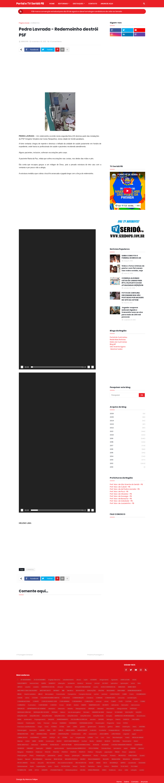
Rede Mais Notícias (118, 339)
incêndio (93, 730)
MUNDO (99, 741)
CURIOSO (53, 705)
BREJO (40, 694)
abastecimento (68, 680)
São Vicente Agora (117, 346)
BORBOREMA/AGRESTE (134, 690)
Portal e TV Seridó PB (30, 3)
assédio (36, 687)
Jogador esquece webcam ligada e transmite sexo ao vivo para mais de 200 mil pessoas (132, 312)
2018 (127, 442)
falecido (20, 723)
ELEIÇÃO (138, 712)
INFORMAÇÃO (138, 730)
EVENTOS (126, 719)
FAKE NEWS (135, 719)
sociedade (132, 763)
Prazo (124, 752)
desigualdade (122, 709)
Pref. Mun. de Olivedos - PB (121, 494)
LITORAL (64, 737)
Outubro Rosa (106, 748)
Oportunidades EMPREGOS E (76, 748)
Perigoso (20, 752)
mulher (84, 741)
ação (85, 680)
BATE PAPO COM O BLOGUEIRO (27, 690)
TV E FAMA (134, 766)
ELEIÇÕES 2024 (85, 716)
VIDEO (104, 770)
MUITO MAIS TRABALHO (71, 741)
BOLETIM (101, 690)
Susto (56, 766)
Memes (20, 741)
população (108, 752)
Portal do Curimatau (118, 337)
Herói (134, 727)
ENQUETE (51, 719)
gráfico (110, 727)
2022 (127, 428)
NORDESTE (44, 745)
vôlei (126, 770)
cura (135, 701)
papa (126, 748)
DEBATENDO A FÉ (94, 705)
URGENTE (44, 770)
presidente (51, 756)
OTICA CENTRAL (93, 748)
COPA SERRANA (64, 701)
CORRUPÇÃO (89, 701)
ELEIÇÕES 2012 (22, 716)
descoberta (110, 709)
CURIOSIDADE (43, 705)
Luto (102, 737)
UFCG (37, 770)
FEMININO (63, 723)
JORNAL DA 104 (22, 737)
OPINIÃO (48, 748)
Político (90, 752)
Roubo (32, 763)
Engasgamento (40, 719)
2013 (127, 460)
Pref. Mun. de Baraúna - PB (121, 498)
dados (76, 705)
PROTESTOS (121, 756)
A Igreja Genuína (54, 680)
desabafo (51, 709)
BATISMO (56, 690)
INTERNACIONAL (42, 734)
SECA (105, 763)
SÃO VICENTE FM (81, 763)
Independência (114, 730)
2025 (127, 417)
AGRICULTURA (125, 680)
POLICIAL (56, 752)
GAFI (68, 727)
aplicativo (114, 683)
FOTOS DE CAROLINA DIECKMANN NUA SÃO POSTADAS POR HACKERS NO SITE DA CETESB (133, 296)
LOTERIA (90, 737)
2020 (127, 435)
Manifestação (117, 737)
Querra (20, 759)
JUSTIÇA (52, 737)
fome (118, 723)
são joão (41, 763)
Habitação (126, 727)
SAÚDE (98, 763)
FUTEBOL (54, 727)
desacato (61, 709)
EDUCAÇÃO (129, 712)
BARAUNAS (121, 687)
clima (27, 698)
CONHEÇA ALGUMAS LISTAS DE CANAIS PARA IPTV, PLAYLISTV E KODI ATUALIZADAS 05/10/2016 (132, 281)
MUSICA (107, 741)
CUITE (120, 701)
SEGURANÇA (114, 763)
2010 (127, 467)
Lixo (71, 737)
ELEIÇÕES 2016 (47, 716)
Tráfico (106, 766)
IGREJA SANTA (70, 730)
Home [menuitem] (52, 3)
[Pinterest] (57, 50)
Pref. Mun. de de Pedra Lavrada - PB (125, 489)
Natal (136, 741)
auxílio (95, 687)
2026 (127, 413)
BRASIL (19, 694)
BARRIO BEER (132, 687)
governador (92, 727)
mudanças (50, 741)
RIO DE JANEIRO (22, 763)
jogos (134, 734)
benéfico (70, 690)
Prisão (96, 756)
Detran (62, 712)
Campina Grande (85, 694)
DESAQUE (91, 709)
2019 (127, 438)
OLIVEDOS (21, 748)
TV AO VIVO (124, 766)
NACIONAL (116, 741)
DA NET (69, 705)
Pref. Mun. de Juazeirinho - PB (122, 503)
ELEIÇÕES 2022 (73, 716)
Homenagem (22, 730)
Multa (92, 741)
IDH (54, 730)
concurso (121, 698)
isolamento (93, 734)
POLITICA (64, 752)
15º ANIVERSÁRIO (26, 680)
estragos (110, 719)
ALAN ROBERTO (22, 683)
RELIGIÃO (106, 759)
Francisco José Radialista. (26, 727)
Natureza (34, 745)
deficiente (114, 705)
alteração (61, 683)
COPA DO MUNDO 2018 (49, 701)
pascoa (141, 748)
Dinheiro (86, 712)
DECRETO (105, 705)
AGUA (134, 680)
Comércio (90, 698)
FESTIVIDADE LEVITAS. (86, 723)
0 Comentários (56, 41)
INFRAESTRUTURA (23, 734)
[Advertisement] (77, 72)
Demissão (124, 705)
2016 (127, 449)
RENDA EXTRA (116, 759)
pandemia (117, 748)
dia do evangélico (74, 712)
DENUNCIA (21, 709)
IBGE (48, 730)
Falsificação (30, 723)
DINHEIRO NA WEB (98, 712)
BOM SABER (121, 690)
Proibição (104, 756)
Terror (99, 766)
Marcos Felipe (31, 779)
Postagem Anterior (25, 655)
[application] (57, 299)
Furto (46, 727)
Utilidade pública (71, 770)
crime (106, 701)
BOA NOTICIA (80, 690)
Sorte (31, 766)
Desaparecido (80, 709)
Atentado (69, 687)
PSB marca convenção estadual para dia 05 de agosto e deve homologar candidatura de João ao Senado (76, 11)
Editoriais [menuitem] (63, 3)
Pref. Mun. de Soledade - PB (121, 501)
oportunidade (59, 748)
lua (97, 737)
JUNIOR (44, 737)
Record (27, 759)
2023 (127, 424)
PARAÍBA (133, 748)
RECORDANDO (37, 759)
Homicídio (33, 730)
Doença (109, 712)
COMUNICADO (110, 698)
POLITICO (82, 752)
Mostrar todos (116, 349)
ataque (60, 687)
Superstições (40, 766)
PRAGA (117, 752)
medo (127, 737)
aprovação (124, 683)
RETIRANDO (136, 759)
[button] (57, 299)
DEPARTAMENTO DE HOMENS (36, 709)
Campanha (72, 694)
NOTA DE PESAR (66, 745)
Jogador (126, 734)
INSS (32, 734)
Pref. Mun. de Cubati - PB (120, 487)
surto (50, 766)
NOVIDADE (105, 745)
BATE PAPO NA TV (45, 690)
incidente (102, 730)
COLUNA (35, 698)
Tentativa (91, 766)
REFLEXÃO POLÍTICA (71, 759)
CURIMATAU (35, 23)
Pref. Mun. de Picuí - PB (119, 491)
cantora (104, 694)
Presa (31, 756)
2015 (127, 453)
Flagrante (110, 723)
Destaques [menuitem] (78, 3)
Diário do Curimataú (118, 342)
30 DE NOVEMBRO (39, 680)
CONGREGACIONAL (24, 701)
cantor (96, 694)
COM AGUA (66, 698)
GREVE (117, 727)
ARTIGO (20, 687)
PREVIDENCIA (86, 756)
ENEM (19, 719)
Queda (142, 756)
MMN (34, 741)
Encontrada (141, 716)
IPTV (84, 734)
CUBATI (113, 701)
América (80, 683)
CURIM (142, 701)
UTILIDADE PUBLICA (56, 770)
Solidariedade (22, 766)
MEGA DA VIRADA (137, 737)
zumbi (142, 770)
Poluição (99, 752)
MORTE (41, 741)
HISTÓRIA (142, 727)
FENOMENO (73, 723)
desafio (70, 709)
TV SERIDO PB (22, 770)
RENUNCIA (126, 759)
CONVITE (36, 701)
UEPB (30, 770)
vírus (120, 770)
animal (96, 683)
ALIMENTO (52, 683)
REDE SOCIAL (58, 759)
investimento (76, 734)
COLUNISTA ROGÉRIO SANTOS (50, 698)
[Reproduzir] (22, 367)
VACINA (82, 770)
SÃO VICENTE (51, 763)
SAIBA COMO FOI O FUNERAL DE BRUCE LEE (131, 257)
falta (39, 723)
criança (98, 701)
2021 (127, 431)
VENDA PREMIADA (93, 770)
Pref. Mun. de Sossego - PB (121, 496)
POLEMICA (29, 752)
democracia (135, 705)
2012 (127, 463)
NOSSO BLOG (54, 745)
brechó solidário (29, 694)
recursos (48, 759)
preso (60, 756)
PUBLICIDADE (132, 756)
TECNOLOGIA (65, 766)
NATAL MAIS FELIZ (23, 745)
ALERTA (43, 683)
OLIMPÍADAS (138, 745)
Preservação (40, 756)
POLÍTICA (73, 752)
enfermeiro (28, 719)
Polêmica (39, 752)
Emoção (109, 716)
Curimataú (32, 705)
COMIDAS (99, 698)
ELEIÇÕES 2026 (98, 716)
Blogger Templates (46, 777)
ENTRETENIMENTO (62, 719)
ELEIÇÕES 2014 (34, 716)
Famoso (46, 723)
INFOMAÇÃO (126, 730)
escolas (92, 719)
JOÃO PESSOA (115, 734)
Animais (88, 683)
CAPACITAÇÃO (114, 694)
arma (133, 683)
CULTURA (128, 701)
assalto (27, 687)
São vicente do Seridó (65, 763)
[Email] (62, 50)
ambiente (71, 683)
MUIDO (59, 741)
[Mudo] (89, 367)
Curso (61, 705)
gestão (82, 727)
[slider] (56, 367)
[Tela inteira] (92, 367)
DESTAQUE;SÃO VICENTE (41, 712)
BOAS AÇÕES (91, 690)
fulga (40, 727)
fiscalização (100, 723)
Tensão (82, 766)
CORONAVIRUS (77, 701)
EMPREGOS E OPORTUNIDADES (124, 716)
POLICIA (47, 752)
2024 (127, 420)
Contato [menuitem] (92, 3)
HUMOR (41, 730)
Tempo (75, 766)
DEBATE (83, 705)
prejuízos (132, 752)
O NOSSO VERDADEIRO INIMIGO (122, 745)
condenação (131, 698)
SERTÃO (123, 763)
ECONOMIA (118, 712)
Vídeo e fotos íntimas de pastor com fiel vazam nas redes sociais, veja (133, 268)
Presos (67, 756)
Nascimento (127, 741)
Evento (118, 719)
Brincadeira (49, 694)
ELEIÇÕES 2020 (60, 716)
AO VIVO (105, 683)
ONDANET (30, 748)
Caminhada (60, 694)
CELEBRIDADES (141, 694)
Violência (112, 770)
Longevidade (80, 737)
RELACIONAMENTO (94, 759)
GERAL (75, 727)
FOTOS (125, 723)
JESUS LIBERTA (104, 734)
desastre (100, 709)
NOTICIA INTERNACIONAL (82, 745)
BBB (63, 690)
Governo (102, 727)
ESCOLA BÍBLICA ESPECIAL (79, 719)
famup (54, 723)
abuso (78, 680)
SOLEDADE (142, 763)
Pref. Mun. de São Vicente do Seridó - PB (126, 484)
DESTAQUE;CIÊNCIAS (24, 712)
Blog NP (113, 344)
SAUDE (91, 763)
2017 (127, 445)
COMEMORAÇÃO (78, 698)
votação (134, 770)
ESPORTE (101, 719)
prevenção (75, 756)
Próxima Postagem (95, 655)
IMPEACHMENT (82, 730)
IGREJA (60, 730)
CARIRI (124, 694)
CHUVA (20, 698)
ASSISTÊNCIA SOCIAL (48, 687)
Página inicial (24, 23)
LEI (58, 737)
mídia (27, 741)
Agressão (114, 680)
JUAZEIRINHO (34, 737)
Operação (39, 748)
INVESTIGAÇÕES (63, 734)
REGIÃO (82, 759)
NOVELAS (96, 745)
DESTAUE (54, 712)
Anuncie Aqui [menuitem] (107, 3)
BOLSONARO (111, 690)
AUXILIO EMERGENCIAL (108, 687)
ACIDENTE (93, 680)
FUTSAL (62, 727)
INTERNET (52, 734)
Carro (131, 694)
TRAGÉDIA (115, 766)
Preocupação (22, 756)
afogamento (104, 680)
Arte (139, 683)
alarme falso (34, 683)
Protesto (112, 756)
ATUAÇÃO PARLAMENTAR (82, 687)
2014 (127, 456)
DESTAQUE (133, 709)
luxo (108, 737)
